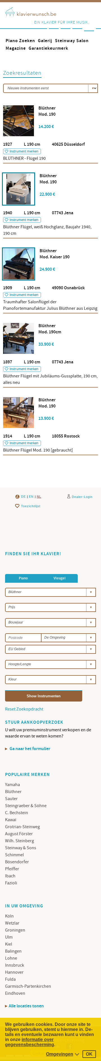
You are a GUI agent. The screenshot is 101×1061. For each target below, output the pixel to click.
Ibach (10, 876)
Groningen (15, 930)
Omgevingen (59, 1054)
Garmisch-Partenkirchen (28, 986)
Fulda (10, 979)
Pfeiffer (12, 869)
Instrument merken (24, 151)
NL (39, 496)
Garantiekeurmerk (48, 48)
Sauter (11, 799)
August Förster (19, 834)
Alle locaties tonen (26, 1006)
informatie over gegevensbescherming (29, 1042)
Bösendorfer (17, 862)
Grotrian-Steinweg (22, 827)
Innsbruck (14, 965)
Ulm (9, 937)
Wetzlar (12, 923)
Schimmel (14, 855)
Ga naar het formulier (29, 749)
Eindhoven (15, 993)
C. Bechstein (16, 813)
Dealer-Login (82, 496)
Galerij (45, 41)
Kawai (10, 820)
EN (31, 496)
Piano (23, 578)
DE (23, 496)
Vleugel (60, 578)
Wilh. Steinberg (19, 841)
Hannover (14, 972)
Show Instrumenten (44, 696)
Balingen (13, 951)
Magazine (16, 48)
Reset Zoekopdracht (24, 709)
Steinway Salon (72, 41)
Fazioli (11, 883)
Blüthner (13, 791)
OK (89, 1054)
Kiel (8, 944)
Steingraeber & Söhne (26, 806)
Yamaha (12, 784)
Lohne (11, 958)
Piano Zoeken (20, 41)
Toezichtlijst (30, 506)
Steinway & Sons (20, 848)
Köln (9, 916)
